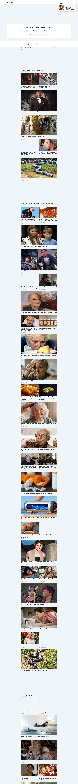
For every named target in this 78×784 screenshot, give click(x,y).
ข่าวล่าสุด (51, 2)
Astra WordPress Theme (48, 44)
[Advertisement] (39, 12)
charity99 (10, 2)
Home (46, 2)
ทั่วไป (55, 2)
